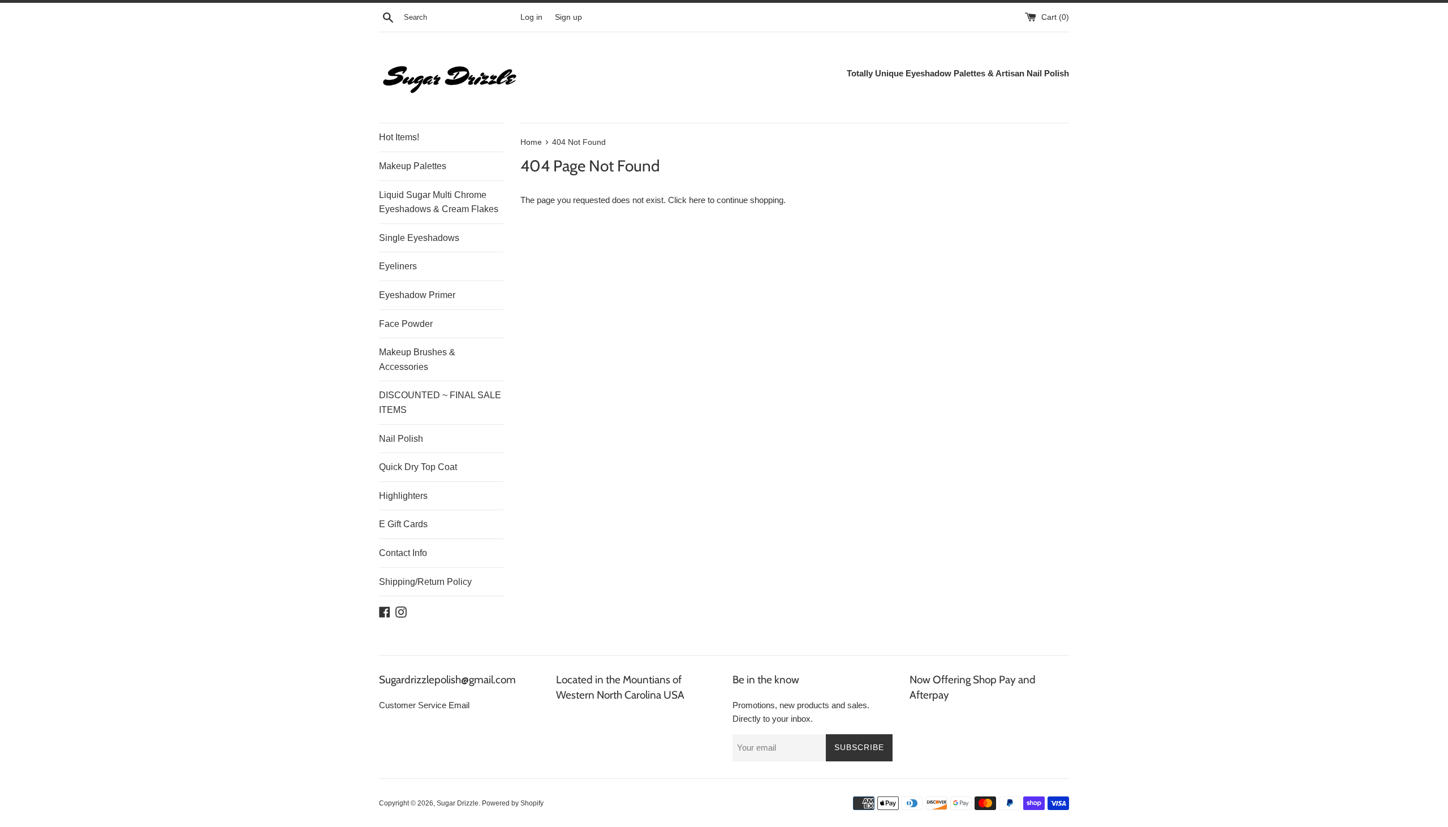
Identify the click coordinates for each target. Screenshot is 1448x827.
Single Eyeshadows (419, 238)
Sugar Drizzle (458, 803)
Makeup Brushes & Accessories (417, 359)
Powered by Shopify (513, 803)
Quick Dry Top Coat (418, 467)
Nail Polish (401, 438)
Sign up (568, 17)
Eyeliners (398, 266)
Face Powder (406, 324)
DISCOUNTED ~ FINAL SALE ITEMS (440, 402)
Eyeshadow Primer (417, 295)
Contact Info (403, 553)
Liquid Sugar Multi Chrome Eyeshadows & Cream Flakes (438, 202)
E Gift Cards (403, 524)
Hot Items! (399, 137)
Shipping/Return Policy (425, 582)
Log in (531, 17)
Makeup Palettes (412, 166)
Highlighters (403, 496)
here (697, 200)
